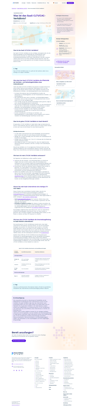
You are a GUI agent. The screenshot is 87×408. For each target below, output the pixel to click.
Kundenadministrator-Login (69, 388)
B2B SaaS (37, 361)
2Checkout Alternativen (68, 362)
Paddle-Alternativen (67, 360)
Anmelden (64, 2)
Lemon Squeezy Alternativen (69, 369)
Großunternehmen (38, 387)
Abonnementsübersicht (68, 383)
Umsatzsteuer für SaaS (54, 380)
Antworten (14, 8)
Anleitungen (52, 376)
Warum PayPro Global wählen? (67, 394)
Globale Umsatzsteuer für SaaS (55, 359)
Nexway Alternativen (67, 373)
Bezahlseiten (66, 382)
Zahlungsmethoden (53, 385)
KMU (36, 386)
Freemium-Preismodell (39, 375)
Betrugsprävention (53, 371)
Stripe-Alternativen (67, 359)
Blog (50, 379)
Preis (48, 2)
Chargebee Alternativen (68, 366)
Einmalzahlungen (38, 374)
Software (37, 365)
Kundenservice (52, 370)
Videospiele (37, 366)
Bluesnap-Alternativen (68, 370)
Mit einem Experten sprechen (19, 340)
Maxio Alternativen (67, 367)
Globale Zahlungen (53, 360)
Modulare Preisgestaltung (39, 381)
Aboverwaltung (38, 372)
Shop (50, 389)
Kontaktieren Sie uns (42, 2)
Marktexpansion (52, 368)
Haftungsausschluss (67, 404)
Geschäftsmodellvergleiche (54, 377)
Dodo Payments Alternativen (69, 374)
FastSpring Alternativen (68, 363)
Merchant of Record (53, 362)
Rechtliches (65, 402)
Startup (36, 384)
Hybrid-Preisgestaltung (39, 378)
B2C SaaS (37, 362)
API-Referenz (66, 379)
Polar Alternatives (67, 376)
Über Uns (65, 391)
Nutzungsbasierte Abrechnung (40, 379)
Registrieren (70, 2)
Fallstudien (52, 383)
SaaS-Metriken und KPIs (22, 8)
